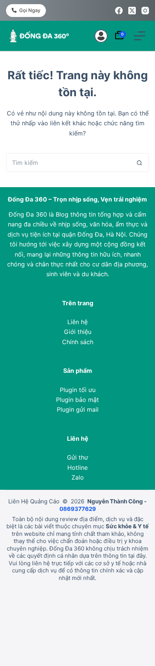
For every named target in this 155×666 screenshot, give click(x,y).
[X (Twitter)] (132, 10)
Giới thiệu (77, 331)
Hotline (77, 467)
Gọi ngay (29, 10)
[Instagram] (145, 10)
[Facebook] (119, 10)
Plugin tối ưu (78, 390)
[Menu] (139, 36)
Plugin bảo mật (77, 399)
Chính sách (77, 342)
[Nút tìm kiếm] (139, 162)
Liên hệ (77, 322)
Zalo (77, 477)
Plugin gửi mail (78, 409)
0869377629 (77, 508)
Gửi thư (77, 457)
